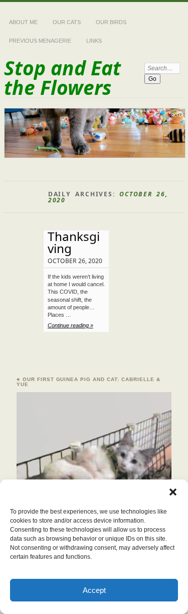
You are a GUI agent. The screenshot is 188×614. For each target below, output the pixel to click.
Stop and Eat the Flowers (62, 77)
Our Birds (111, 22)
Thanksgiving (74, 242)
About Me (23, 22)
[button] (173, 492)
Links (94, 41)
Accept (94, 590)
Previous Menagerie (40, 41)
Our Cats (67, 22)
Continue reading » (70, 325)
